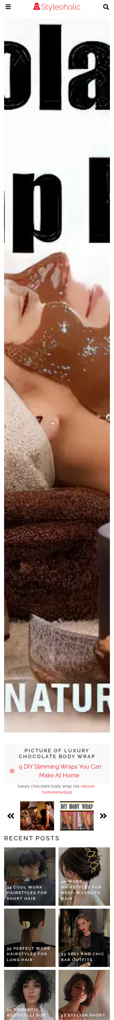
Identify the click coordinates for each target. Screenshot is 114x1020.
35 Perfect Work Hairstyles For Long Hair (29, 954)
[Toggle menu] (8, 7)
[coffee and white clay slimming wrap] (37, 815)
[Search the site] (106, 7)
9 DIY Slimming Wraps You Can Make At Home (59, 771)
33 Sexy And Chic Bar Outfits (82, 957)
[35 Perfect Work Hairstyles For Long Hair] (30, 938)
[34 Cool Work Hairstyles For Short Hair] (30, 876)
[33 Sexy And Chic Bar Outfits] (84, 938)
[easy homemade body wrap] (77, 815)
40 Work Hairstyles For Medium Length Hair (81, 890)
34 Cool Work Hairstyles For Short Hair (27, 893)
